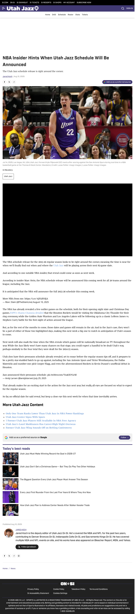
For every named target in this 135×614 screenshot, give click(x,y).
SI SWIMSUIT (22, 3)
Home (47, 15)
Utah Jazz (8, 176)
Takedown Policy (78, 589)
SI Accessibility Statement (38, 593)
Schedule (62, 15)
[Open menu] (3, 8)
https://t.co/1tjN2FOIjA (36, 298)
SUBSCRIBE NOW (84, 3)
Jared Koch (7, 77)
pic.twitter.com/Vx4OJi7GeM (62, 375)
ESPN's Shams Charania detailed (27, 313)
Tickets (85, 15)
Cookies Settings (60, 593)
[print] (19, 556)
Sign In (129, 8)
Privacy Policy (33, 589)
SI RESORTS (46, 3)
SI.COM (5, 3)
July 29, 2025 (40, 378)
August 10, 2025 (41, 302)
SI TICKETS (34, 3)
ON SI (12, 3)
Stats (77, 15)
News (13, 569)
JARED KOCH (21, 530)
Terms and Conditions (99, 589)
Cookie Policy (58, 589)
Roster (70, 15)
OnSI (54, 15)
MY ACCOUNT (69, 3)
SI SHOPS (57, 3)
